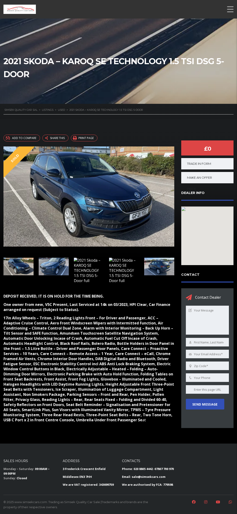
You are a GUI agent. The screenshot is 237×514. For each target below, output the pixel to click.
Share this (57, 138)
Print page (86, 138)
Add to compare (24, 138)
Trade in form (199, 163)
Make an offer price (199, 179)
